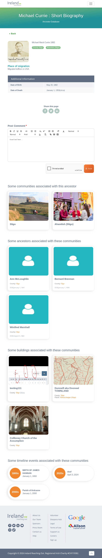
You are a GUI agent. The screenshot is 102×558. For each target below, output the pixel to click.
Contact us (37, 532)
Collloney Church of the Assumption (23, 439)
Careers (53, 536)
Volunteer (54, 515)
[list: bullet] (35, 131)
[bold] (10, 131)
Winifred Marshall (20, 327)
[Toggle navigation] (90, 3)
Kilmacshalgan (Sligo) (68, 397)
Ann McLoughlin (19, 279)
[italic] (14, 131)
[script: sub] (40, 131)
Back (13, 34)
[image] (54, 134)
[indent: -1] (49, 131)
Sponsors (36, 523)
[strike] (21, 131)
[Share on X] (51, 110)
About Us (36, 515)
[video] (57, 134)
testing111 (16, 388)
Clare (27, 389)
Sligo (13, 224)
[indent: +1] (53, 131)
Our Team (37, 519)
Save (90, 169)
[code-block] (26, 131)
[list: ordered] (31, 131)
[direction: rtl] (58, 131)
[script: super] (44, 131)
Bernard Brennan (64, 279)
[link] (50, 134)
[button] (63, 131)
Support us (54, 532)
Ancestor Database (51, 22)
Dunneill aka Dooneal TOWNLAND (67, 389)
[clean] (45, 134)
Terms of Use (55, 527)
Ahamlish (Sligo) (64, 224)
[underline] (17, 131)
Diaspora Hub (56, 519)
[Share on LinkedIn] (56, 110)
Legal (52, 523)
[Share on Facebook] (45, 110)
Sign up (53, 540)
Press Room (37, 527)
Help (34, 536)
